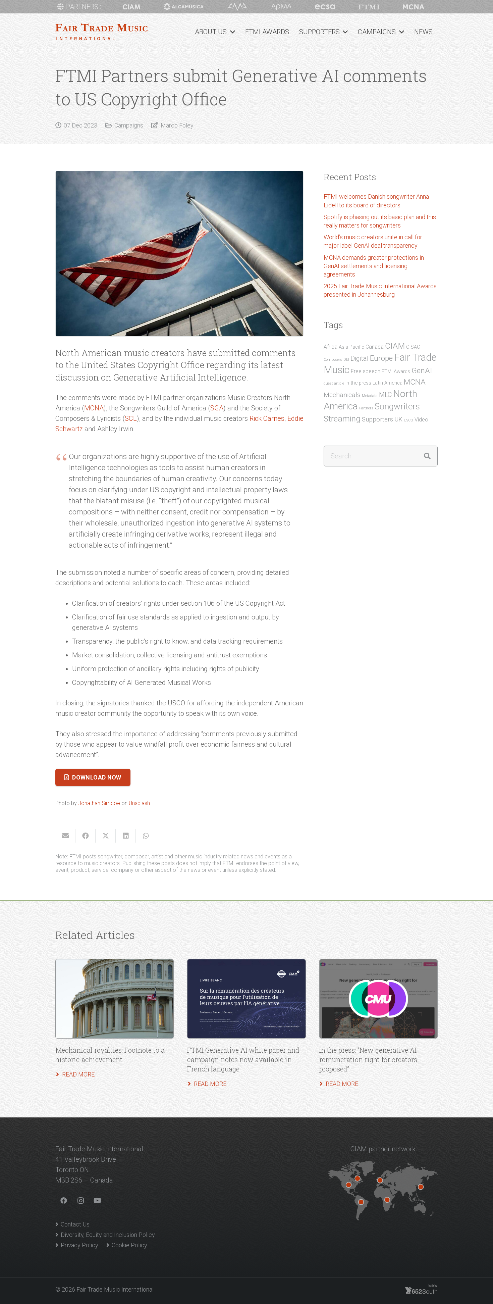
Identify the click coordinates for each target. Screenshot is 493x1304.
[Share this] (85, 836)
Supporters (377, 419)
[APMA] (281, 7)
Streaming (342, 418)
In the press (358, 383)
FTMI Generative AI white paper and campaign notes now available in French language (243, 1059)
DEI (346, 359)
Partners (366, 408)
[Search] (427, 456)
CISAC (413, 347)
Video (421, 419)
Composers (333, 359)
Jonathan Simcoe (99, 803)
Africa (330, 347)
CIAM (395, 346)
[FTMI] (369, 6)
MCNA (94, 408)
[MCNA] (414, 6)
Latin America (387, 383)
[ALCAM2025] (184, 6)
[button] (231, 31)
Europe (381, 358)
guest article (334, 383)
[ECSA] (325, 6)
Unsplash (139, 803)
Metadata (370, 396)
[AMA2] (237, 7)
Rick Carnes (267, 418)
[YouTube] (97, 1200)
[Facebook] (63, 1200)
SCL (131, 418)
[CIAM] (131, 6)
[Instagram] (80, 1200)
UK (398, 419)
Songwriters (397, 406)
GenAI (422, 370)
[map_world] (383, 1190)
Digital (359, 358)
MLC (385, 395)
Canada (375, 347)
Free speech (365, 371)
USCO (408, 420)
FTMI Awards (396, 371)
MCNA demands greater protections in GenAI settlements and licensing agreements (374, 266)
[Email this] (65, 836)
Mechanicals (342, 395)
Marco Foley (177, 125)
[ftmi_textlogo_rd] (101, 31)
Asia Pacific (351, 347)
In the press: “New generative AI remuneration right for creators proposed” (368, 1059)
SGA (216, 408)
